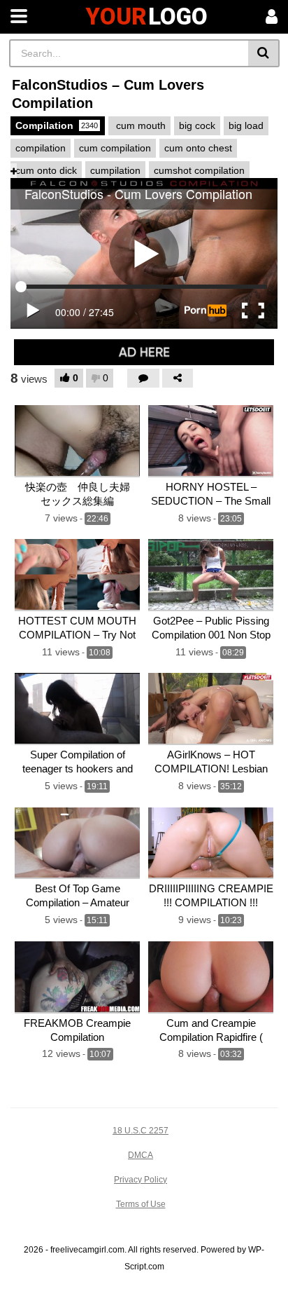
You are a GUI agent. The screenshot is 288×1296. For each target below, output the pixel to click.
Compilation (56, 125)
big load (246, 125)
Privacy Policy (140, 1180)
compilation (40, 148)
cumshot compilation (199, 170)
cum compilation (115, 148)
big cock (197, 125)
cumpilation (115, 170)
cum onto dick (46, 170)
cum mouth (139, 125)
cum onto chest (198, 148)
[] (264, 53)
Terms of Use (141, 1204)
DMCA (140, 1155)
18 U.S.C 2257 (140, 1130)
